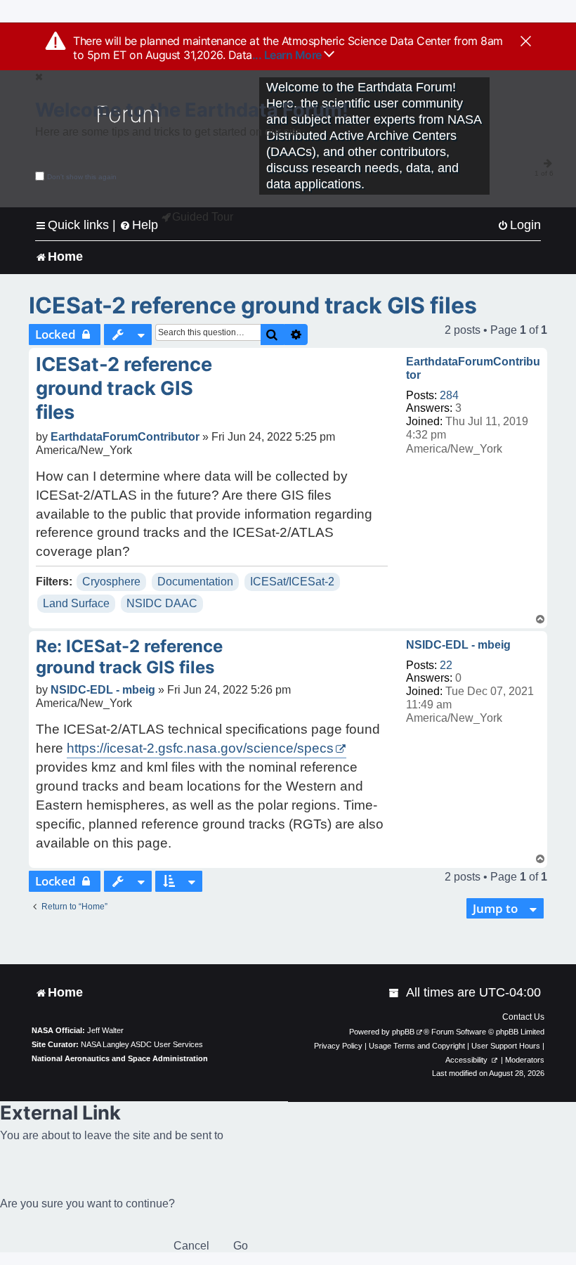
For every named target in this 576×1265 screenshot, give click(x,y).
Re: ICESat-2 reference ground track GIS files (129, 656)
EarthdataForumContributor (473, 368)
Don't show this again (82, 177)
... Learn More (288, 55)
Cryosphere (111, 582)
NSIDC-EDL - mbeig (458, 645)
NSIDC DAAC (161, 603)
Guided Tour (202, 217)
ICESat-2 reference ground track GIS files (253, 305)
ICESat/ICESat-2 (292, 582)
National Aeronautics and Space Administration (120, 1058)
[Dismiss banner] (526, 42)
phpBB (403, 1031)
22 (446, 665)
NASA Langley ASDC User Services (142, 1044)
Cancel (191, 1246)
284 (449, 395)
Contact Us (523, 1017)
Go (240, 1246)
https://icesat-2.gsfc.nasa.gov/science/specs (200, 748)
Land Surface (76, 603)
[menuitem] (519, 225)
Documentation (195, 582)
